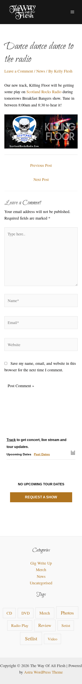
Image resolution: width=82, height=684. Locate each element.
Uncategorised (41, 582)
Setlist (31, 638)
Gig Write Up (41, 563)
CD (9, 613)
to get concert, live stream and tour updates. (36, 443)
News (40, 71)
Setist (65, 625)
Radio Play (19, 625)
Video (52, 638)
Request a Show (41, 497)
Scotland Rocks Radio (43, 91)
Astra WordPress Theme (43, 672)
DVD (25, 613)
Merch (41, 569)
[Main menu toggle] (72, 12)
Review (44, 625)
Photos (67, 613)
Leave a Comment (18, 71)
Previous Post (41, 165)
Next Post (41, 179)
